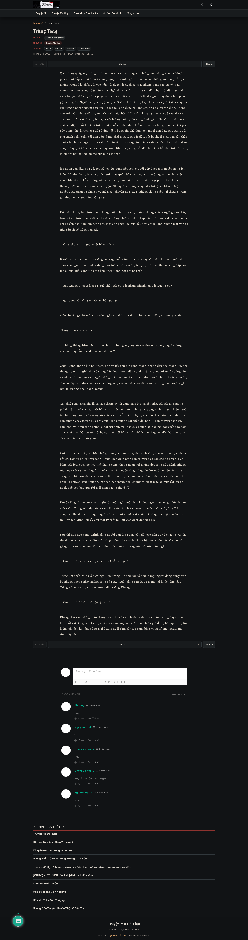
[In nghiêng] (81, 682)
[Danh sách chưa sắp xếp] (100, 682)
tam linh (70, 48)
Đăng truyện (133, 13)
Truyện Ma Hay (60, 13)
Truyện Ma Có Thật (124, 924)
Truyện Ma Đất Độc (45, 833)
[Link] (114, 682)
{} (118, 681)
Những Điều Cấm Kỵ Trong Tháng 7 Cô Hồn (60, 858)
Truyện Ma (41, 13)
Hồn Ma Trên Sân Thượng (49, 900)
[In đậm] (76, 682)
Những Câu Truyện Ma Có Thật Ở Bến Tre (59, 908)
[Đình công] (90, 682)
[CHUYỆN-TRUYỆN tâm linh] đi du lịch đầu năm (63, 875)
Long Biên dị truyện (45, 883)
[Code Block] (109, 682)
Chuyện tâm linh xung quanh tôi (52, 850)
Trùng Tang (84, 48)
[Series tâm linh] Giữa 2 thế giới (53, 842)
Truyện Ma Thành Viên (85, 13)
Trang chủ (38, 23)
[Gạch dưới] (85, 682)
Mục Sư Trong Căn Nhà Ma (49, 891)
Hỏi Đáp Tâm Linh (112, 13)
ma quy (58, 48)
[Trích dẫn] (104, 682)
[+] (123, 681)
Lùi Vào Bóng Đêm (55, 37)
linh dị (48, 48)
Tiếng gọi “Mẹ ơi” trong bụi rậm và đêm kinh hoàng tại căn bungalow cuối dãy (82, 867)
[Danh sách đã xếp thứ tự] (95, 682)
